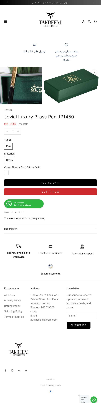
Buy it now (50, 191)
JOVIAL (8, 110)
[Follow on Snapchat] (26, 370)
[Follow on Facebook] (5, 370)
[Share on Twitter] (16, 212)
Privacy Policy (12, 300)
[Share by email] (23, 212)
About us (9, 295)
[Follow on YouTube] (19, 370)
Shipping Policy (13, 311)
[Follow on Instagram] (12, 370)
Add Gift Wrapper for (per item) (26, 218)
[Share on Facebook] (12, 212)
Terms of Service (14, 316)
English (49, 379)
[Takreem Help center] (93, 399)
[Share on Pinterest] (19, 212)
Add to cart (50, 182)
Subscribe (79, 325)
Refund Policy (12, 305)
